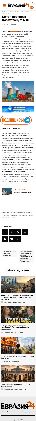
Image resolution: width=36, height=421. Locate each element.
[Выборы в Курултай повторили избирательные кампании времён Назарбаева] (18, 314)
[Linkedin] (25, 232)
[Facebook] (5, 232)
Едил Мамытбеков (10, 302)
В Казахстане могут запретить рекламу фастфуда (18, 357)
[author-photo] (2, 302)
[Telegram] (5, 239)
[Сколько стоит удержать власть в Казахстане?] (18, 373)
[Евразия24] (18, 4)
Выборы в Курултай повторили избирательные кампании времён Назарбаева (15, 328)
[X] (12, 232)
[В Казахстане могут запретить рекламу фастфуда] (18, 345)
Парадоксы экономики (7, 254)
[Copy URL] (18, 239)
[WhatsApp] (18, 232)
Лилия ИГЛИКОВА (10, 332)
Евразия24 (4, 11)
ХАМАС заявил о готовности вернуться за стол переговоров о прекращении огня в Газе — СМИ (26, 257)
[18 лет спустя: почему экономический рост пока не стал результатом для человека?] (18, 284)
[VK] (12, 239)
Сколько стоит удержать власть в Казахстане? (15, 386)
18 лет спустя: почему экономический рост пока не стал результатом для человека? (17, 297)
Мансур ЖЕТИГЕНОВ (11, 389)
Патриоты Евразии (14, 11)
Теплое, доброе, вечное (24, 192)
